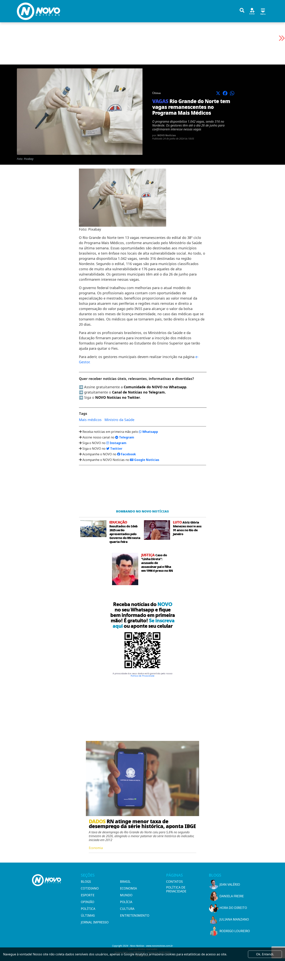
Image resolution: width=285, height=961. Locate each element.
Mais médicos (90, 419)
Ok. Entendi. (265, 954)
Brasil (125, 882)
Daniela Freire (231, 896)
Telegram (126, 437)
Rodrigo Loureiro (234, 931)
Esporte (87, 895)
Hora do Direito (233, 908)
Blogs (86, 882)
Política (88, 909)
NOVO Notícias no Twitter (117, 397)
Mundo (126, 895)
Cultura (127, 909)
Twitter (115, 448)
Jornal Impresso (95, 922)
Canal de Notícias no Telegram (138, 392)
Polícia (126, 902)
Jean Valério (229, 884)
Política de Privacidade (142, 675)
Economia (128, 888)
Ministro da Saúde (119, 419)
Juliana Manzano (234, 919)
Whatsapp (150, 432)
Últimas (88, 915)
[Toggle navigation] (263, 11)
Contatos (174, 882)
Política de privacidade (176, 889)
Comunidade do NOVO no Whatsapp (155, 387)
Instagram (117, 443)
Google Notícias (146, 460)
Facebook (128, 454)
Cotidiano (90, 888)
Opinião (87, 902)
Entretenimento (134, 915)
